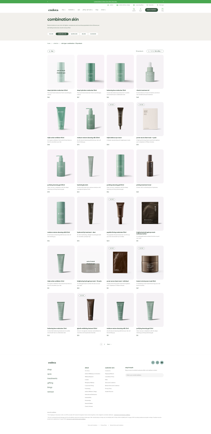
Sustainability (88, 397)
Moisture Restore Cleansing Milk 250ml (88, 137)
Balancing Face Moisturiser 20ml (57, 328)
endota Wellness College (91, 391)
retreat (50, 392)
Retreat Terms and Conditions (112, 385)
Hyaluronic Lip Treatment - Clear (86, 232)
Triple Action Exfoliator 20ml (55, 281)
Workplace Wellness (89, 382)
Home (48, 43)
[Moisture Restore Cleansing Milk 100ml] (61, 214)
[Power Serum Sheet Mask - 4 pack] (150, 119)
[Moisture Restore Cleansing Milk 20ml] (120, 310)
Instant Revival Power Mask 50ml (146, 281)
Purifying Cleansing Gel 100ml (115, 185)
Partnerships (88, 400)
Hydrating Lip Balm (82, 185)
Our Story (87, 370)
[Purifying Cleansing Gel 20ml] (150, 310)
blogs (49, 387)
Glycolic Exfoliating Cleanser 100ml (87, 328)
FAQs (106, 379)
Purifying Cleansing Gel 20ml (144, 328)
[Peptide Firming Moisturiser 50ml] (120, 214)
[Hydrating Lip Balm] (90, 166)
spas (49, 374)
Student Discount (109, 391)
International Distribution (91, 394)
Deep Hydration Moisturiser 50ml (87, 90)
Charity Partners (89, 406)
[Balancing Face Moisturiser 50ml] (120, 72)
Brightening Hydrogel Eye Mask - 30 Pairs (89, 281)
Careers (87, 379)
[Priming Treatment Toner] (150, 166)
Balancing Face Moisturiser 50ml (116, 90)
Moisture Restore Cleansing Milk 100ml (58, 232)
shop (49, 370)
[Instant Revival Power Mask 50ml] (150, 263)
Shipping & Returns (109, 373)
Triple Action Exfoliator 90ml (55, 137)
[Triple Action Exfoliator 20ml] (61, 263)
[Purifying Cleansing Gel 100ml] (120, 166)
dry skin (51, 33)
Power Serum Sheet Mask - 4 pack (146, 137)
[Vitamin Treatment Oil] (150, 72)
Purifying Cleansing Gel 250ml (56, 185)
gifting (50, 383)
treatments (52, 378)
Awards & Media (89, 403)
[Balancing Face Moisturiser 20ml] (61, 310)
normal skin (93, 33)
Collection (55, 43)
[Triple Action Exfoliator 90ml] (61, 119)
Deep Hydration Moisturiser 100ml (57, 90)
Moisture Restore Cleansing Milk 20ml (118, 328)
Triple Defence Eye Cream (114, 137)
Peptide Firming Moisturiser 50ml (116, 232)
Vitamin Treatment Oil (142, 90)
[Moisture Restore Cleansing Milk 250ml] (90, 119)
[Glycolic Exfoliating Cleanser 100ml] (90, 310)
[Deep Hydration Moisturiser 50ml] (90, 72)
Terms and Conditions (110, 382)
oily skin (84, 33)
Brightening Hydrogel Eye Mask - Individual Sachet (146, 233)
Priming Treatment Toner (143, 185)
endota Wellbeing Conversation (92, 373)
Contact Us (107, 370)
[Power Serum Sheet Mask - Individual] (120, 263)
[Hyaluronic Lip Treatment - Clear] (90, 214)
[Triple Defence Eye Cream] (120, 119)
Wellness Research (89, 376)
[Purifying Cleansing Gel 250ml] (61, 166)
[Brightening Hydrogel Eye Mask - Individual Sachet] (150, 214)
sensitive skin (74, 33)
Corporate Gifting (89, 385)
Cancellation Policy (109, 376)
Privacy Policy (108, 388)
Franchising (87, 388)
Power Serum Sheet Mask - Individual (118, 281)
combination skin (62, 33)
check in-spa (61, 73)
